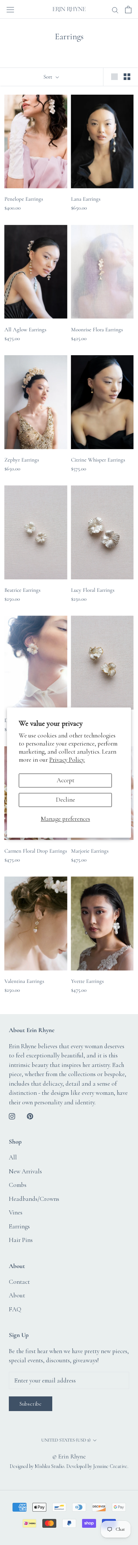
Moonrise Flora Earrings (97, 329)
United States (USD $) (66, 1440)
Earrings (19, 1226)
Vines (15, 1212)
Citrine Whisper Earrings (98, 459)
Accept (65, 780)
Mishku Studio (49, 1466)
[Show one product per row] (114, 76)
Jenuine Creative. (110, 1466)
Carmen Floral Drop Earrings (35, 851)
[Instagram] (12, 1116)
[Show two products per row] (127, 76)
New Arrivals (25, 1171)
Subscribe (31, 1403)
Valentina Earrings (24, 981)
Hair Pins (21, 1240)
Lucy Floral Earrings (92, 590)
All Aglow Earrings (25, 329)
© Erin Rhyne (69, 1456)
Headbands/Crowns (34, 1199)
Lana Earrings (85, 199)
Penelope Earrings (23, 199)
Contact (19, 1282)
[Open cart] (128, 9)
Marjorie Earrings (90, 851)
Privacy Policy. (67, 760)
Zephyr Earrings (21, 459)
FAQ (15, 1309)
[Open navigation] (10, 9)
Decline (65, 800)
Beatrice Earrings (22, 590)
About (17, 1295)
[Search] (115, 9)
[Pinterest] (30, 1116)
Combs (17, 1185)
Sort (48, 76)
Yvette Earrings (87, 981)
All (13, 1157)
